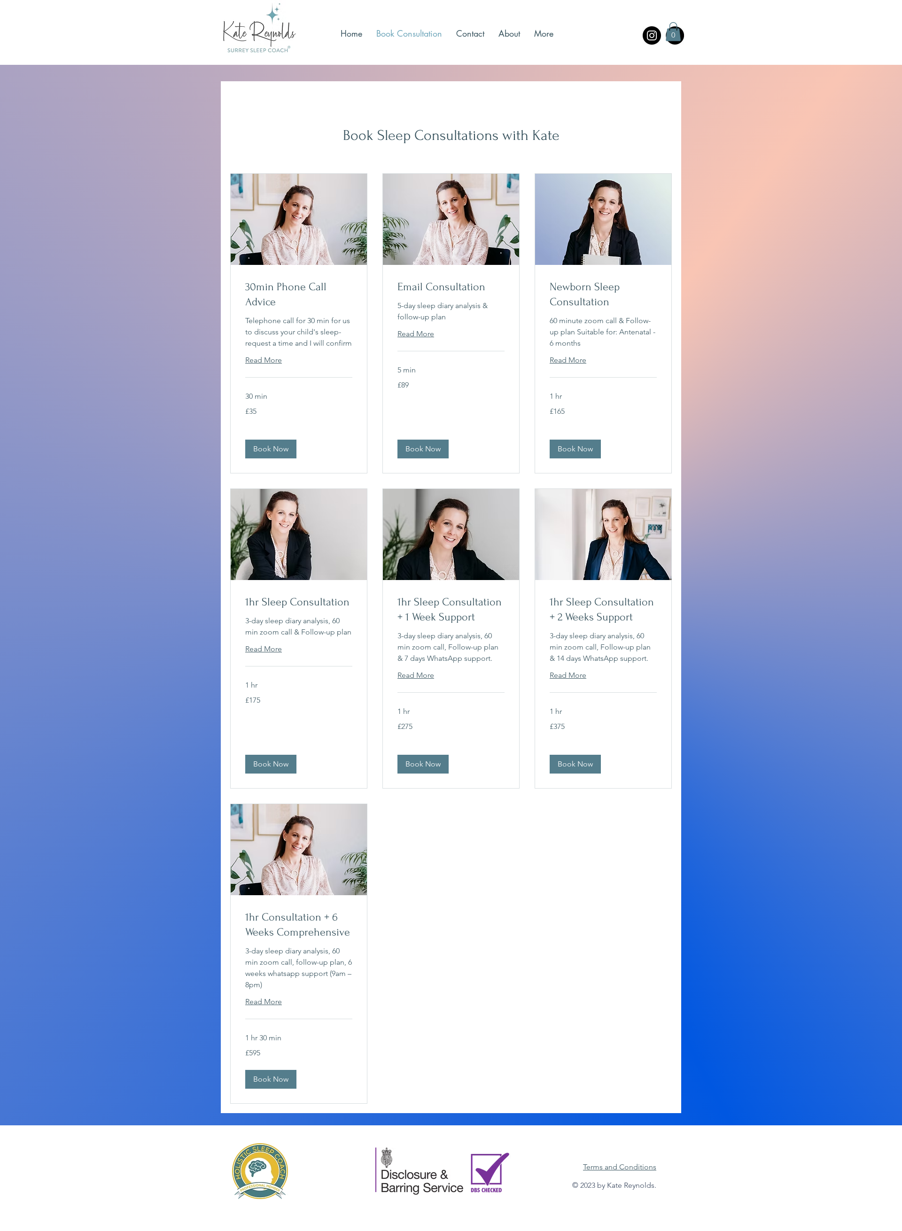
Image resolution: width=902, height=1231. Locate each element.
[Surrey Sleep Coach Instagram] (652, 35)
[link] (298, 294)
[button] (673, 31)
